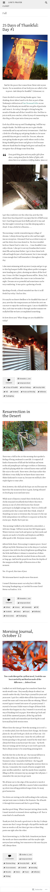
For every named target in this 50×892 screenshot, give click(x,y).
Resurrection (10, 616)
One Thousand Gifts (30, 103)
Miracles (8, 872)
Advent (8, 607)
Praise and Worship (29, 392)
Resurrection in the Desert (16, 413)
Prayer (27, 611)
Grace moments (11, 868)
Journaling (34, 868)
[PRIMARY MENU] (4, 2)
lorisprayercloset (25, 383)
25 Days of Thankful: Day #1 (20, 27)
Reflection (43, 392)
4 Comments (10, 859)
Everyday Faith (40, 387)
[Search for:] (46, 2)
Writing (8, 876)
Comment (9, 383)
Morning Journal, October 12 (18, 633)
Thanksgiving (10, 396)
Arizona (17, 607)
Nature (18, 611)
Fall (7, 392)
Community (28, 607)
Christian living (10, 863)
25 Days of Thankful (12, 387)
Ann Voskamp (26, 387)
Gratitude (15, 392)
